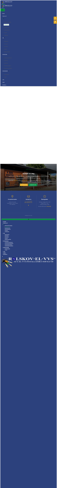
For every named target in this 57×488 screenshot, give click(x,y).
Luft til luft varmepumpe (8, 57)
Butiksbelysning (6, 27)
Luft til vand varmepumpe (9, 243)
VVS (3, 37)
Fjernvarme (6, 46)
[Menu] (2, 10)
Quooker (5, 49)
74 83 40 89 (15, 180)
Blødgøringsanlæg (7, 51)
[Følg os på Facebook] (28, 205)
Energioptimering (8, 229)
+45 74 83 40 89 (29, 201)
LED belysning (6, 24)
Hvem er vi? (4, 16)
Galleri (3, 82)
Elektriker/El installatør (7, 22)
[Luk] (28, 219)
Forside (3, 13)
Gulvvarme (6, 43)
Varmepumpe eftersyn (7, 65)
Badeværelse (6, 41)
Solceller (5, 32)
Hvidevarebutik (6, 74)
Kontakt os (4, 84)
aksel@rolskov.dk (25, 180)
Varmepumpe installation (8, 68)
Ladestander (6, 35)
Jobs (3, 79)
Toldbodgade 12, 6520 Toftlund (12, 203)
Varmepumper (4, 54)
